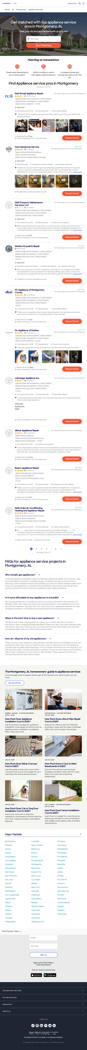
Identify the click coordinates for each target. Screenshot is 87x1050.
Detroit (34, 857)
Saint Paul (35, 868)
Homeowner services (12, 990)
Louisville (35, 841)
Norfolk (60, 895)
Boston (34, 853)
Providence (62, 857)
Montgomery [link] (21, 10)
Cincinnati (35, 910)
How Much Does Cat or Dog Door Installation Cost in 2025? (22, 809)
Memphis (61, 860)
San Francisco (11, 876)
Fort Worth (62, 879)
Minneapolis (36, 864)
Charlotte (35, 895)
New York (35, 887)
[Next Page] (61, 549)
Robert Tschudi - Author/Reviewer (19, 713)
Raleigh (34, 902)
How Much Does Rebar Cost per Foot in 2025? (21, 765)
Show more (78, 172)
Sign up (43, 955)
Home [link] (7, 10)
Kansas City (36, 872)
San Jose (9, 879)
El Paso (60, 876)
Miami (7, 902)
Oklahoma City (37, 922)
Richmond (61, 899)
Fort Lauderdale (12, 895)
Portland (61, 841)
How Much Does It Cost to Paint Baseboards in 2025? (60, 765)
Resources (7, 1004)
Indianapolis (10, 922)
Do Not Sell (45, 1033)
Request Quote (72, 138)
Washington (10, 891)
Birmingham (10, 841)
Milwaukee (62, 914)
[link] (43, 98)
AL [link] (13, 10)
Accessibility (54, 1033)
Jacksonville (10, 899)
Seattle (60, 906)
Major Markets (13, 834)
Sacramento (10, 868)
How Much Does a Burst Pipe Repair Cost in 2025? (63, 720)
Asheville (35, 891)
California (37, 1033)
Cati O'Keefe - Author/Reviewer (57, 804)
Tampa (8, 910)
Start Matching (43, 45)
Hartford (8, 887)
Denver (8, 883)
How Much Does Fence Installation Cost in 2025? (62, 811)
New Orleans (37, 845)
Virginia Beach (63, 902)
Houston (61, 883)
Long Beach (10, 857)
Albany (34, 883)
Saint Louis (36, 876)
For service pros (10, 997)
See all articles (14, 683)
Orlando (8, 906)
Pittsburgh (61, 853)
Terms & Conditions (56, 1037)
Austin (60, 868)
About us (6, 1011)
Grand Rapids (37, 860)
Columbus (35, 918)
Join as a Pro (72, 3)
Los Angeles (10, 860)
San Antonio (62, 887)
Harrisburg (62, 845)
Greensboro (36, 899)
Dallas (59, 872)
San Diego (9, 872)
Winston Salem (37, 906)
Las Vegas (35, 879)
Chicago (8, 918)
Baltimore (35, 849)
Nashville (61, 864)
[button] (21, 125)
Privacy (31, 1033)
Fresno (8, 853)
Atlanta (8, 914)
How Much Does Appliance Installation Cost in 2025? (18, 720)
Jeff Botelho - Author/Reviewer (58, 713)
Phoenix (8, 845)
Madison (61, 910)
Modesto (9, 864)
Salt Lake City (63, 891)
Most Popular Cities (10, 931)
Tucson (8, 849)
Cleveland (35, 914)
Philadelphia (62, 849)
